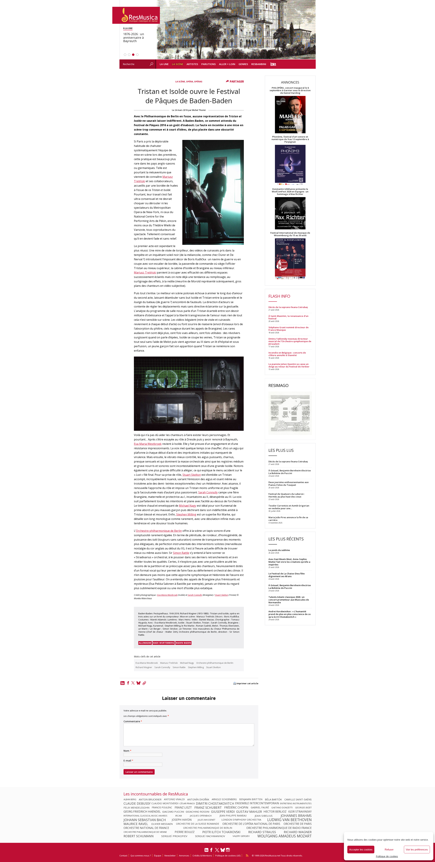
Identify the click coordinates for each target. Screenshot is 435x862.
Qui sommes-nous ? (140, 855)
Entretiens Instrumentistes (296, 803)
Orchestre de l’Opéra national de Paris (251, 823)
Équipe (157, 855)
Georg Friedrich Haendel (142, 811)
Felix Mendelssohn (136, 807)
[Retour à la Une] (136, 15)
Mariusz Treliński (145, 272)
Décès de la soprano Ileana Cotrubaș (288, 307)
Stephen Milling (186, 514)
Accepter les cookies (360, 849)
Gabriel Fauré (260, 807)
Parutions (208, 64)
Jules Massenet (206, 819)
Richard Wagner (144, 667)
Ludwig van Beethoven (289, 819)
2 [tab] (129, 54)
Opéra (189, 81)
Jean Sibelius (264, 815)
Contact (123, 855)
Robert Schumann (139, 836)
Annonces (184, 855)
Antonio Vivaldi (174, 799)
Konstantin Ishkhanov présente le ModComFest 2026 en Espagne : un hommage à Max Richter (290, 191)
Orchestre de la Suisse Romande (197, 823)
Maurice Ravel (136, 823)
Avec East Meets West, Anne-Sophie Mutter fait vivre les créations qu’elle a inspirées (289, 562)
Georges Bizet (303, 807)
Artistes (192, 64)
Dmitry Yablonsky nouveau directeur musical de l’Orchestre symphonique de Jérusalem (289, 341)
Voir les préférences (417, 849)
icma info (273, 64)
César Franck (187, 803)
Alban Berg (130, 799)
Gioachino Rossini (197, 811)
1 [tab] (125, 54)
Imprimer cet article (247, 683)
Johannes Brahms (296, 815)
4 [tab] (137, 54)
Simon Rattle (181, 553)
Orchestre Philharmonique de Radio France (279, 828)
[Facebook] (128, 683)
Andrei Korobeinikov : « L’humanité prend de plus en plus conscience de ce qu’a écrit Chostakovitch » (289, 614)
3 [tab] (133, 54)
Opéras (198, 81)
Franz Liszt (183, 807)
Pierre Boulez (185, 832)
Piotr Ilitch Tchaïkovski (221, 832)
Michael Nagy (187, 505)
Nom (127, 750)
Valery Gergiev (241, 836)
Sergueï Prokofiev (174, 836)
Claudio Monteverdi (164, 803)
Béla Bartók (273, 799)
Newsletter (170, 855)
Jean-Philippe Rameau (233, 815)
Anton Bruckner (150, 799)
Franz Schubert (208, 807)
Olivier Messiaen (162, 823)
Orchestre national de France (146, 828)
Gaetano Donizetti (282, 807)
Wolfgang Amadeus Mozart (284, 836)
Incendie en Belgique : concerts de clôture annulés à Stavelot (287, 354)
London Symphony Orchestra (241, 819)
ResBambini (258, 64)
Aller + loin (227, 64)
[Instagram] (228, 850)
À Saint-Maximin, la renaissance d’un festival (288, 317)
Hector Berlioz (275, 811)
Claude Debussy (137, 803)
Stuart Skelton (191, 475)
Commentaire (133, 721)
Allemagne (145, 642)
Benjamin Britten (250, 799)
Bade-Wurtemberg (163, 642)
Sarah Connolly (208, 492)
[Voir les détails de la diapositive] (236, 29)
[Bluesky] (222, 850)
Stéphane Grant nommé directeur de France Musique (288, 328)
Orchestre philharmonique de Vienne (145, 832)
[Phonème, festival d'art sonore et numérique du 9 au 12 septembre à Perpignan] (290, 165)
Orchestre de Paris (298, 823)
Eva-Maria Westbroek (148, 444)
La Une (164, 64)
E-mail (128, 760)
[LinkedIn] (206, 851)
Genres (243, 64)
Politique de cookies (387, 856)
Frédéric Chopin (236, 807)
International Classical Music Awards (145, 815)
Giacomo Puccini (173, 811)
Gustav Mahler (249, 811)
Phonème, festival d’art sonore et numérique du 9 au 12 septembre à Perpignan (290, 139)
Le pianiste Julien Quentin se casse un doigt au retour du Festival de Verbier (288, 365)
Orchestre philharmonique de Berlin (159, 531)
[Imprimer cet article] (234, 683)
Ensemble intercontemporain (257, 803)
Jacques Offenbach (201, 815)
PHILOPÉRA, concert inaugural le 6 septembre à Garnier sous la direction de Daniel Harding (290, 90)
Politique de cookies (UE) (227, 855)
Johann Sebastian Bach (145, 819)
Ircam (178, 815)
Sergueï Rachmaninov (210, 836)
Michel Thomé (199, 110)
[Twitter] (133, 683)
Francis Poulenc (162, 807)
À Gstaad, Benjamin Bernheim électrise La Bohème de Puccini (289, 586)
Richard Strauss (262, 832)
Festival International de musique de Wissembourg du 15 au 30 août (290, 234)
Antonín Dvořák (198, 799)
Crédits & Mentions (202, 855)
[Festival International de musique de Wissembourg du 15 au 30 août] (290, 259)
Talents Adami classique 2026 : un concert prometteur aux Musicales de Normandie (288, 599)
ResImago (278, 385)
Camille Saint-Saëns (298, 799)
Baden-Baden (183, 642)
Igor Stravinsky (300, 811)
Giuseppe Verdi (223, 811)
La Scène (177, 64)
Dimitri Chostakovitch (215, 803)
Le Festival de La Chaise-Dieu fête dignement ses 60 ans (286, 575)
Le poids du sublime (279, 550)
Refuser (389, 849)
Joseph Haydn (182, 819)
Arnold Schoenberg (224, 799)
